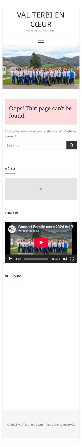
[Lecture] (10, 259)
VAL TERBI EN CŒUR (41, 19)
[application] (41, 242)
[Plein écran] (72, 259)
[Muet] (65, 259)
